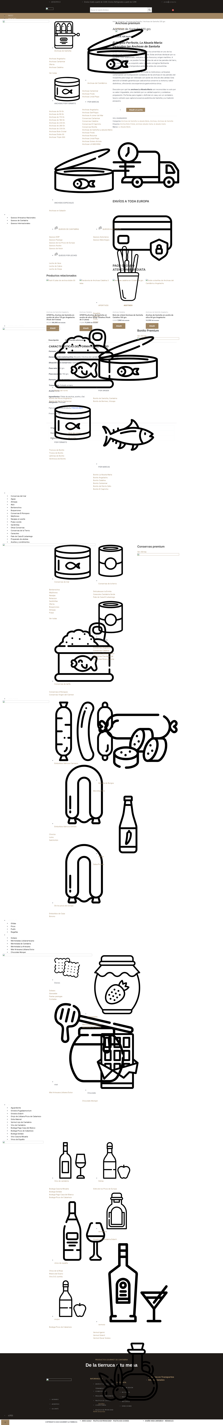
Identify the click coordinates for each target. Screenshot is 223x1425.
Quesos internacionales (20, 223)
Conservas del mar (18, 496)
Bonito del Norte (16, 326)
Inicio (10, 15)
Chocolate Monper (18, 952)
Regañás (14, 932)
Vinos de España (17, 1139)
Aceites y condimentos (20, 542)
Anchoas (12, 19)
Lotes (10, 1416)
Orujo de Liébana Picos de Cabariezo (26, 1116)
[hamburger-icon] (218, 16)
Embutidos (13, 699)
